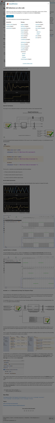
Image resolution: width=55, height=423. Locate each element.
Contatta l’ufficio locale (27, 63)
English (23, 55)
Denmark (23, 26)
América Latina (9, 24)
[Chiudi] (48, 4)
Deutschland (23, 28)
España (22, 30)
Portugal (22, 47)
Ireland (22, 35)
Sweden (22, 49)
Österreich (23, 46)
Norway (22, 44)
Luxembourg (23, 39)
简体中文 (38, 32)
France (22, 33)
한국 (36, 37)
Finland (22, 32)
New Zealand (38, 28)
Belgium (22, 24)
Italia (22, 37)
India (37, 26)
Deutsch (23, 53)
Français (24, 57)
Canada (8, 26)
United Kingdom (24, 59)
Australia (37, 24)
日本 (36, 35)
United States (9, 28)
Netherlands (23, 42)
